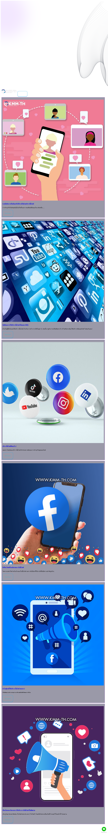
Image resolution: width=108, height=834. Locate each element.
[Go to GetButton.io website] (104, 832)
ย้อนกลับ (22, 93)
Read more (8, 213)
